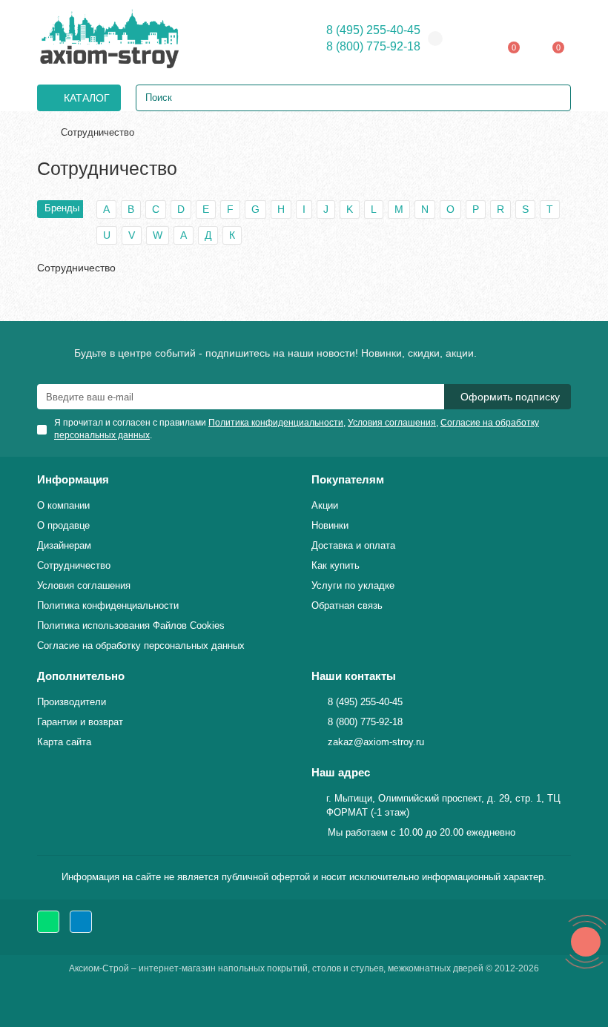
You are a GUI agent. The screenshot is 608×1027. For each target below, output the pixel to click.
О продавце (63, 525)
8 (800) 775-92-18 (373, 46)
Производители (71, 701)
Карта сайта (64, 741)
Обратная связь (347, 605)
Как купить (335, 565)
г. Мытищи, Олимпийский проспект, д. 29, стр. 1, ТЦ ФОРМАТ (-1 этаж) (443, 805)
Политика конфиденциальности (108, 605)
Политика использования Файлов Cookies (131, 625)
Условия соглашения (83, 585)
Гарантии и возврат (80, 721)
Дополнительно (81, 676)
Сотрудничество (73, 565)
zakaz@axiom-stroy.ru (376, 741)
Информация (73, 479)
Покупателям (347, 479)
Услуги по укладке (352, 585)
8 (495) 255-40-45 (373, 30)
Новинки (329, 525)
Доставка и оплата (353, 545)
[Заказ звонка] (586, 942)
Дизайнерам (64, 545)
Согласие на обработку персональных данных (141, 645)
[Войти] (474, 38)
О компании (63, 505)
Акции (324, 505)
